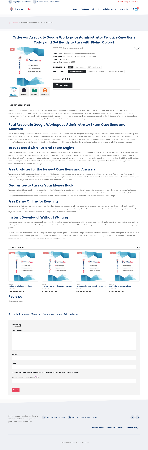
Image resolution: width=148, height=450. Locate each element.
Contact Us (124, 9)
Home (75, 9)
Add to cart (64, 85)
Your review (17, 330)
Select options (35, 255)
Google (10, 284)
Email (14, 363)
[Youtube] (137, 417)
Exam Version (59, 67)
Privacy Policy (132, 428)
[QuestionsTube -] (20, 9)
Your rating (17, 325)
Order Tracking (123, 2)
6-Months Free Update (96, 71)
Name (15, 354)
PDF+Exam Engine (94, 67)
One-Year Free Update (115, 71)
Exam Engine (80, 67)
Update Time (58, 72)
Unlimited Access (109, 9)
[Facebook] (132, 417)
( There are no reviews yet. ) (73, 48)
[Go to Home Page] (9, 22)
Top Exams (85, 9)
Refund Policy (98, 428)
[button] (9, 66)
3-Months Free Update (76, 71)
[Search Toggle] (133, 9)
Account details (134, 2)
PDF (70, 67)
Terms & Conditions (115, 428)
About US (95, 9)
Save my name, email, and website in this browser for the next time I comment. (47, 372)
